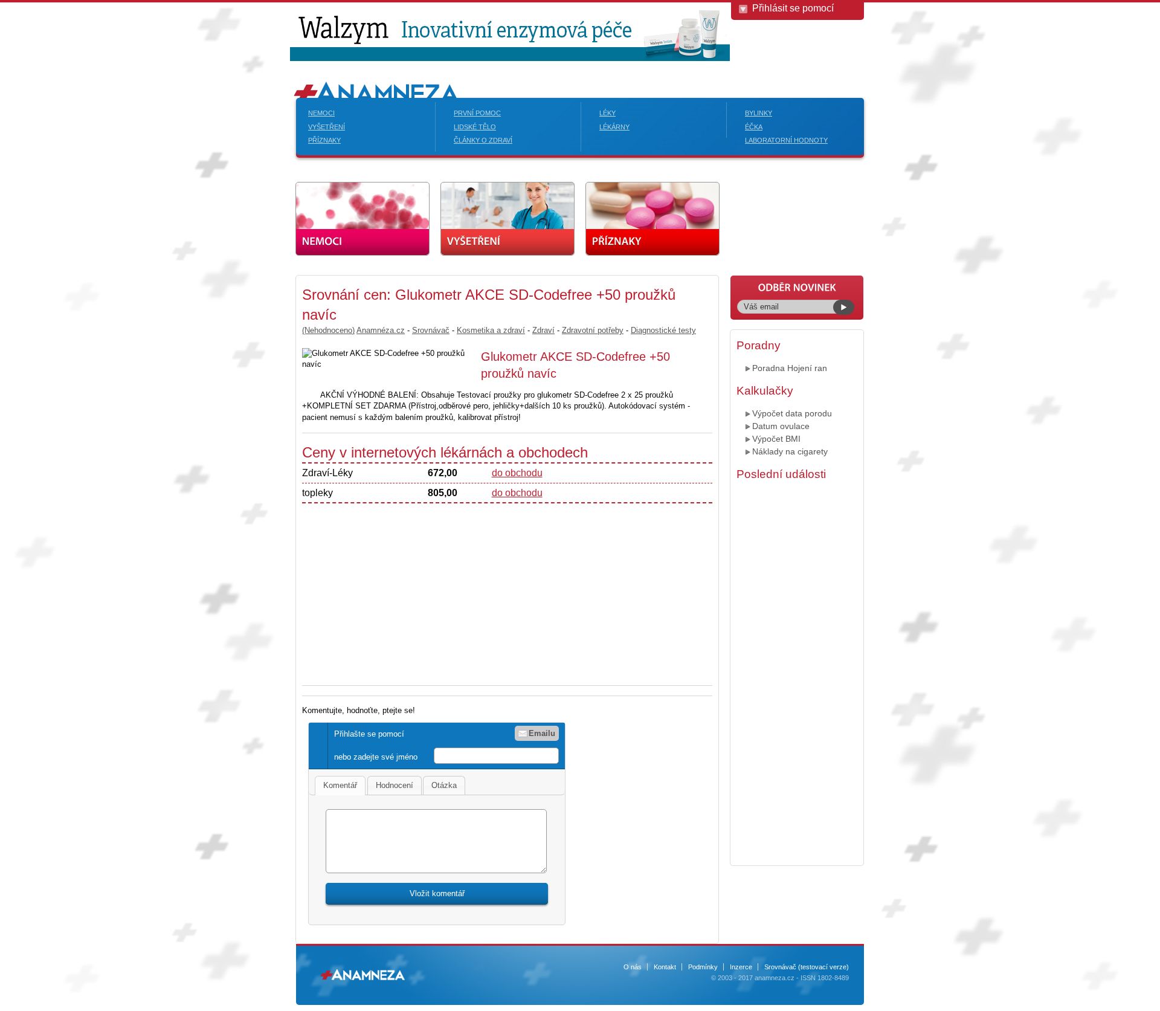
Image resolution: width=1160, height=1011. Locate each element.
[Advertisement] (199, 456)
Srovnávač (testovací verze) (806, 967)
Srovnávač (431, 330)
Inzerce (741, 967)
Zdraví (543, 330)
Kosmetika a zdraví (491, 330)
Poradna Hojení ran (789, 368)
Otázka (444, 785)
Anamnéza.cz (380, 330)
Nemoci (321, 113)
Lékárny (614, 127)
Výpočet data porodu (792, 413)
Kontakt (665, 967)
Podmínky (703, 967)
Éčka (753, 127)
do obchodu (517, 473)
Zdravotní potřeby (593, 330)
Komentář (340, 785)
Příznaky (324, 140)
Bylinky (758, 113)
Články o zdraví (483, 140)
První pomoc (477, 113)
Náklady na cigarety (790, 451)
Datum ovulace (781, 426)
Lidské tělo (475, 127)
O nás (633, 967)
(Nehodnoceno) (328, 330)
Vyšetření (326, 127)
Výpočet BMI (776, 439)
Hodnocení (394, 785)
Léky (607, 113)
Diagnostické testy (663, 330)
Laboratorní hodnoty (786, 140)
